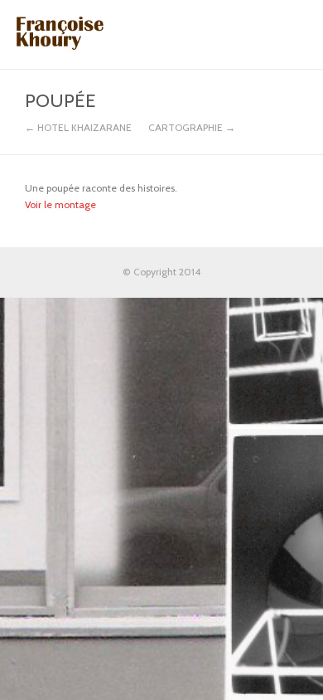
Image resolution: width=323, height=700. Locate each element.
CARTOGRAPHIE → (191, 128)
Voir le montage (60, 204)
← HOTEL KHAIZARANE (78, 128)
